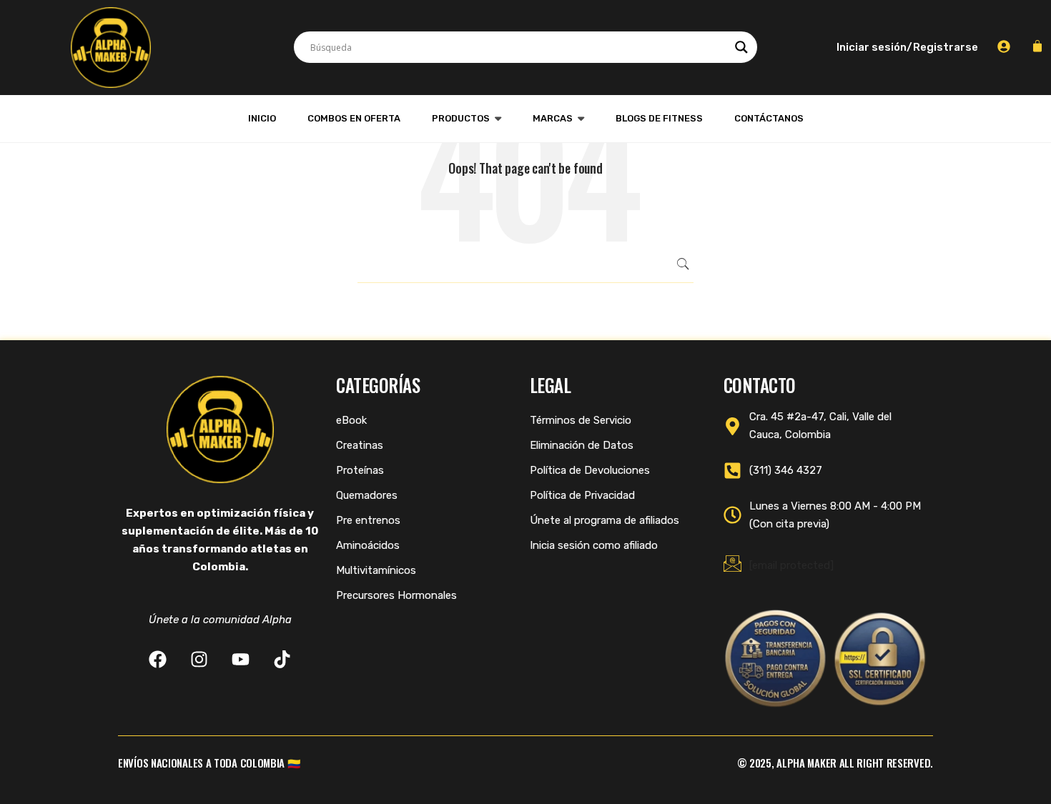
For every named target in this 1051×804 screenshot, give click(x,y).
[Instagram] (199, 659)
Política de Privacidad (582, 495)
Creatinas (359, 445)
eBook (351, 420)
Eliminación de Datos (581, 445)
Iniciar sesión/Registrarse (907, 47)
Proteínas (360, 470)
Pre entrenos (368, 520)
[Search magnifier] (741, 47)
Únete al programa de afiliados (604, 520)
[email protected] (791, 565)
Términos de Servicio (580, 420)
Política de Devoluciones (590, 470)
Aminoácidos (368, 545)
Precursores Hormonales (396, 595)
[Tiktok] (282, 659)
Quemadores (367, 495)
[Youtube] (241, 659)
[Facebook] (158, 659)
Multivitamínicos (376, 570)
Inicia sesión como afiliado (594, 545)
